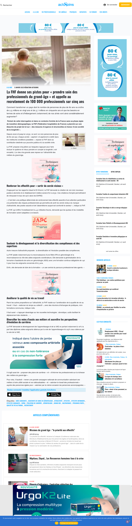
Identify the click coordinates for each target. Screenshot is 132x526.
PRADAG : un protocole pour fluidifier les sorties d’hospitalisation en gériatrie (111, 308)
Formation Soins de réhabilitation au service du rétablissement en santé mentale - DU (110, 179)
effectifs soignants (13, 403)
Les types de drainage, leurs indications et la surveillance (113, 377)
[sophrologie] (46, 181)
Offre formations (102, 172)
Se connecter (112, 4)
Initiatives (83, 12)
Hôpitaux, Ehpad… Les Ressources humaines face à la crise (56, 458)
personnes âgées (78, 403)
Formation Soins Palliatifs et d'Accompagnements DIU (112, 223)
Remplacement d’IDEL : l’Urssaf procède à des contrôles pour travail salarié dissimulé (115, 333)
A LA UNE (36, 12)
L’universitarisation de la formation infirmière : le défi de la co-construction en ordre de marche (111, 299)
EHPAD (23, 403)
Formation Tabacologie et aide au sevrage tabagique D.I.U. (111, 208)
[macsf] (112, 129)
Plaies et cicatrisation (110, 344)
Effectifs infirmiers (78, 401)
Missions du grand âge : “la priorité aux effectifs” (52, 430)
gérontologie (47, 403)
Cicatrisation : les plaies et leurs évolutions (114, 347)
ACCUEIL (27, 12)
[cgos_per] (66, 32)
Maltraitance (66, 403)
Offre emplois (115, 172)
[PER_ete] (112, 96)
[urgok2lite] (46, 368)
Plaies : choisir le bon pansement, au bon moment (116, 390)
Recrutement (28, 405)
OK (57, 523)
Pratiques (73, 12)
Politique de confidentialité (68, 523)
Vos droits (103, 12)
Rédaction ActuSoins (31, 87)
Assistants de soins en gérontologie (40, 401)
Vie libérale (63, 12)
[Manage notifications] (127, 521)
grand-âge (57, 403)
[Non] (130, 521)
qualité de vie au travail (15, 405)
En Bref (37, 427)
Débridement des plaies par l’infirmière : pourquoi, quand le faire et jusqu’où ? (112, 363)
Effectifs (67, 401)
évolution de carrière (34, 403)
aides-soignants (21, 401)
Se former (93, 12)
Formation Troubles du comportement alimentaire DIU (112, 194)
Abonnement (125, 4)
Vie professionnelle (49, 12)
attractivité (58, 401)
